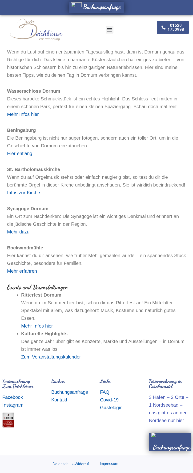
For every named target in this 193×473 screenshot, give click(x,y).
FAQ (104, 392)
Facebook (12, 397)
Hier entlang (19, 153)
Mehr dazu (18, 231)
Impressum (109, 464)
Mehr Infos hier (23, 114)
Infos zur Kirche (23, 192)
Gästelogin (111, 407)
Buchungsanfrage (101, 6)
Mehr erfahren (22, 271)
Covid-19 (109, 399)
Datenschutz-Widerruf (70, 464)
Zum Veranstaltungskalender (51, 356)
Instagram (13, 405)
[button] (109, 30)
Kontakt (59, 399)
